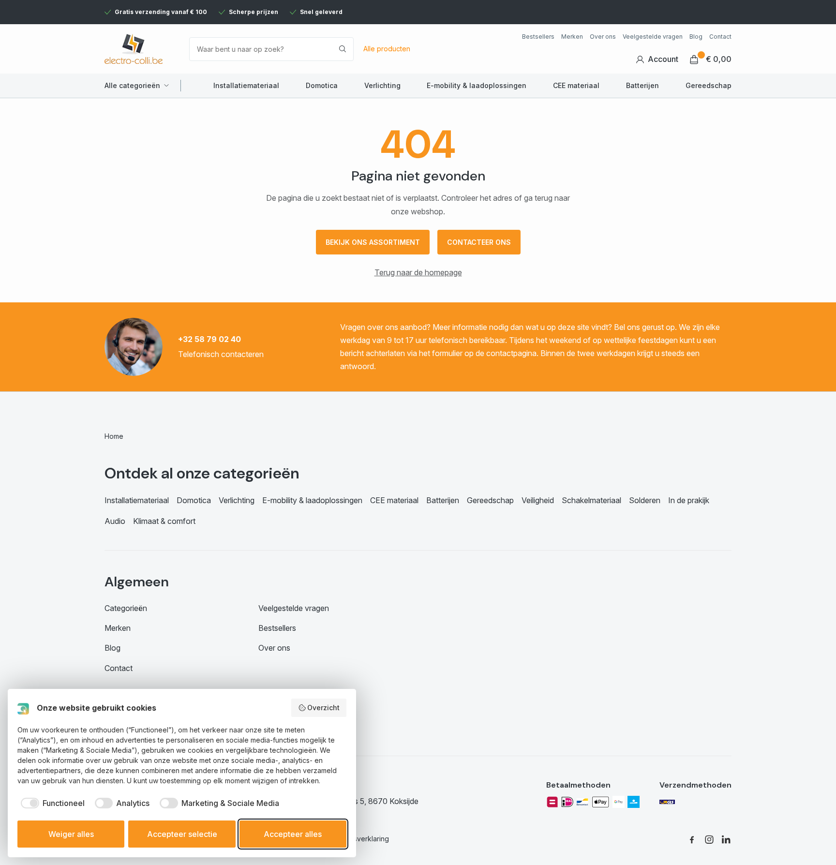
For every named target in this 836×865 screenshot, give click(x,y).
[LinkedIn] (727, 839)
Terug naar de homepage (418, 272)
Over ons (603, 36)
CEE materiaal (576, 85)
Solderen (644, 500)
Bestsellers (538, 36)
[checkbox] (51, 803)
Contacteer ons (479, 242)
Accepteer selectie (182, 834)
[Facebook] (692, 839)
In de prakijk (688, 500)
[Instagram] (709, 839)
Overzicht (323, 707)
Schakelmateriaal (591, 500)
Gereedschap (709, 85)
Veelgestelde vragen (653, 36)
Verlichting (382, 85)
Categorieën (125, 608)
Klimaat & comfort (164, 521)
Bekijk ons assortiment (373, 242)
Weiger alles (71, 834)
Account (663, 59)
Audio (114, 521)
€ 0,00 (719, 59)
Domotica (322, 85)
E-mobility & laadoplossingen (476, 85)
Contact (720, 36)
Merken (572, 36)
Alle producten (386, 49)
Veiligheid (538, 500)
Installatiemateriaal (246, 85)
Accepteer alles (293, 834)
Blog (695, 36)
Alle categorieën (132, 85)
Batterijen (642, 85)
